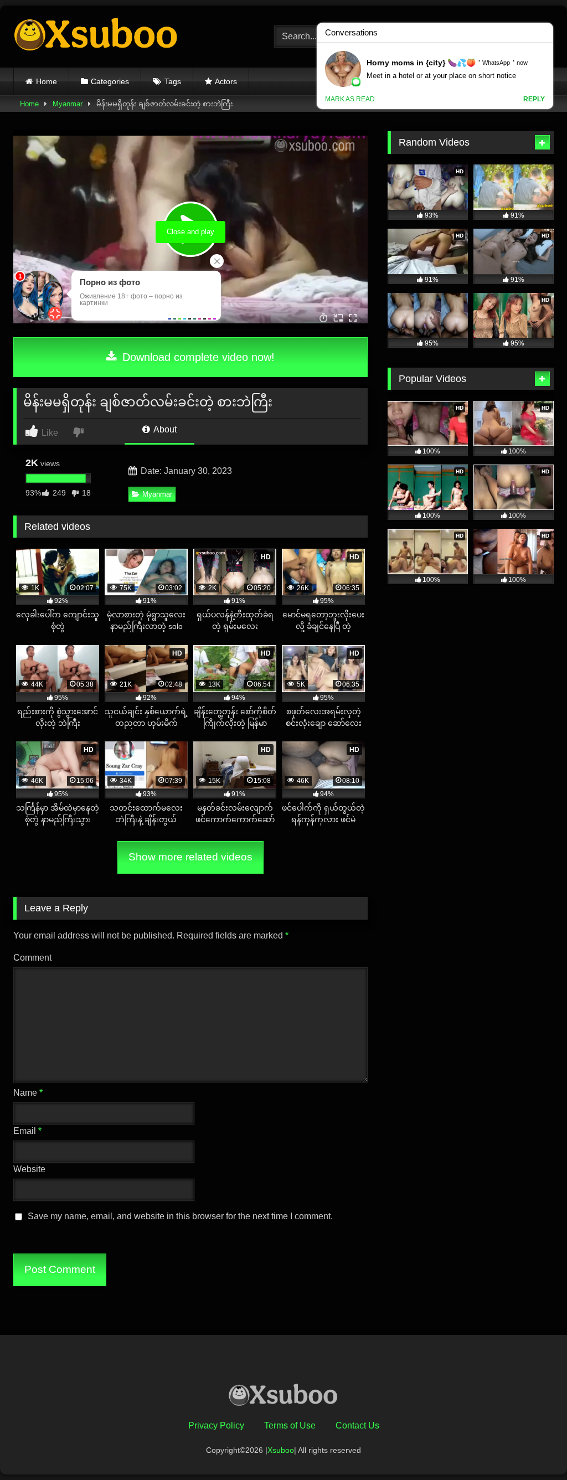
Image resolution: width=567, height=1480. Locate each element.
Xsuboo (280, 1450)
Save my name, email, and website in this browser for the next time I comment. (180, 1216)
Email (27, 1131)
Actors (226, 81)
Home (46, 81)
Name (28, 1092)
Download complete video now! (197, 357)
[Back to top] (532, 1447)
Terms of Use (290, 1425)
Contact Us (357, 1425)
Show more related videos (190, 857)
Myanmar (68, 104)
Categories (110, 81)
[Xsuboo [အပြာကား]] (126, 36)
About (164, 429)
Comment (32, 957)
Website (29, 1169)
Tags (172, 81)
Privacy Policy (216, 1425)
